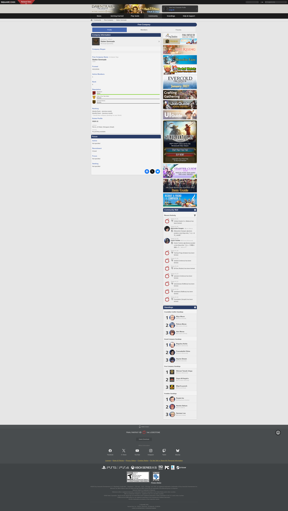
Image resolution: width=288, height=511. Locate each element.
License (108, 460)
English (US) (271, 2)
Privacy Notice (131, 460)
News (124, 455)
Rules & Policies (118, 460)
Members (144, 30)
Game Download (144, 439)
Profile (109, 30)
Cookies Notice (143, 460)
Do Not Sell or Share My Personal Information (166, 460)
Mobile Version (145, 426)
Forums (178, 30)
